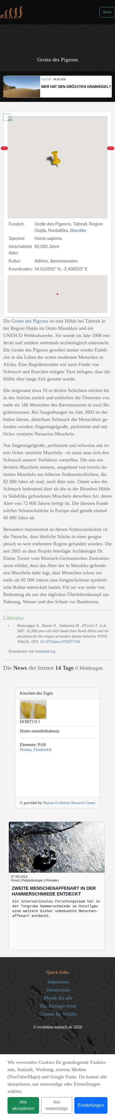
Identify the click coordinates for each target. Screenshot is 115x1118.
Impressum (58, 981)
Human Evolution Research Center (69, 803)
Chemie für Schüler (58, 1014)
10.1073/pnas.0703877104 (60, 642)
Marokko (78, 230)
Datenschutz (58, 990)
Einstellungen (91, 1105)
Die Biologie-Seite (58, 1006)
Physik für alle (58, 998)
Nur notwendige (56, 1105)
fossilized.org (45, 651)
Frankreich (42, 749)
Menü (107, 12)
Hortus (25, 749)
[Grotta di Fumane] (4, 148)
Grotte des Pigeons (29, 321)
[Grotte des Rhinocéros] (110, 148)
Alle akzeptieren (23, 1105)
